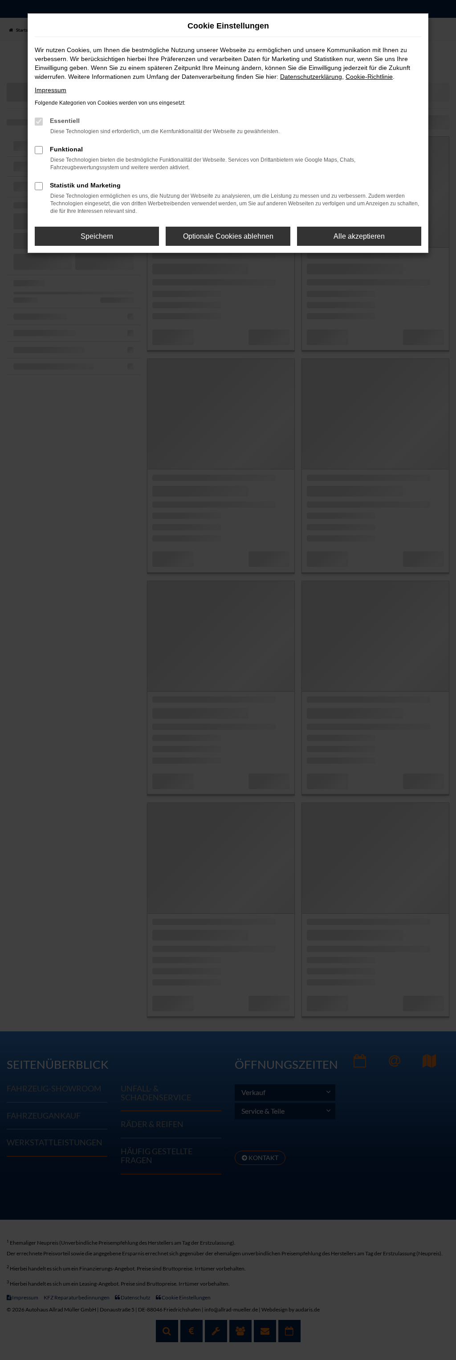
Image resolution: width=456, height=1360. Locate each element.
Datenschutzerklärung (311, 76)
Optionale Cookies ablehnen (228, 236)
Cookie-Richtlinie (369, 76)
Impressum (50, 90)
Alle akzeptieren (359, 236)
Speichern (97, 236)
